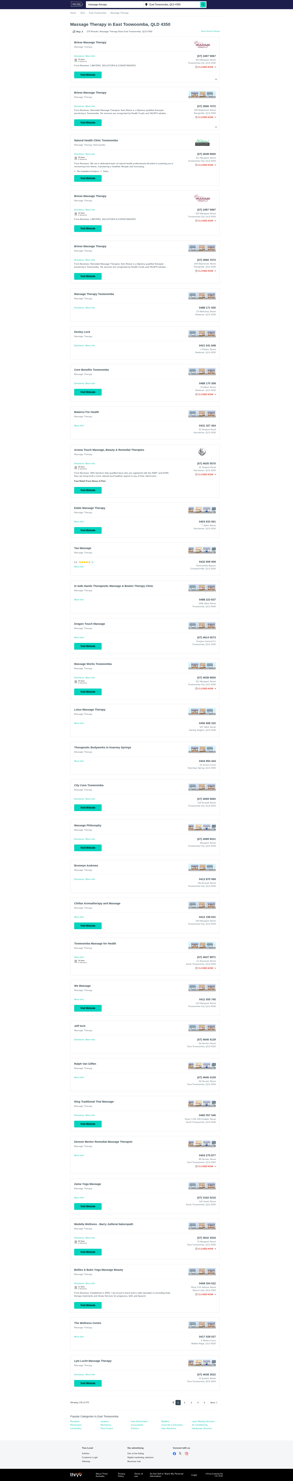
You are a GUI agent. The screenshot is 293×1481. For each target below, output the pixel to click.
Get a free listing (135, 1453)
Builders (165, 1421)
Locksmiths (75, 1428)
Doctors (135, 1428)
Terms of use (138, 1474)
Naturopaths (99, 145)
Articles (85, 1453)
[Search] (203, 4)
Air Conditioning (200, 1425)
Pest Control (107, 1428)
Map (78, 31)
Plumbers (75, 1421)
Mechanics (106, 1425)
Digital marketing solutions (140, 1457)
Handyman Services (202, 1428)
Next (212, 1402)
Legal (194, 1475)
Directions (79, 56)
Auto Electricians (139, 1421)
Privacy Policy (121, 1474)
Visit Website (87, 75)
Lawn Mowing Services (203, 1421)
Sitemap (86, 1461)
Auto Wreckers (168, 1428)
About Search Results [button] (210, 31)
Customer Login (90, 1457)
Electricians (75, 1425)
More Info (90, 56)
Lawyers (105, 1421)
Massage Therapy (83, 47)
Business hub (134, 1461)
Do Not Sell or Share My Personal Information (166, 1474)
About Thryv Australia (102, 1474)
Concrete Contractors (172, 1425)
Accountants (137, 1425)
